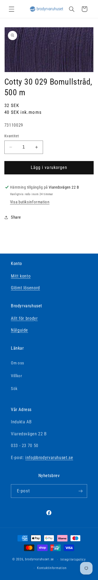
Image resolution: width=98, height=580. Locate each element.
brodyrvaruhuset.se (39, 559)
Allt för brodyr (24, 318)
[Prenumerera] (80, 491)
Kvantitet (11, 136)
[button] (11, 9)
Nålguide (19, 330)
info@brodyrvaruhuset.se (49, 457)
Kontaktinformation (51, 568)
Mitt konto (20, 276)
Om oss (17, 363)
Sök (14, 388)
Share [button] (16, 217)
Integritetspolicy (73, 559)
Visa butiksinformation (30, 202)
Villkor (16, 375)
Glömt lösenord (25, 287)
